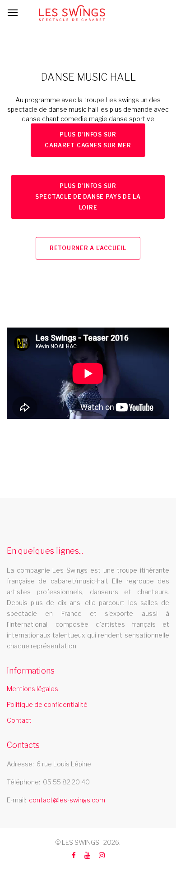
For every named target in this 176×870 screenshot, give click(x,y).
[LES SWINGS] (72, 13)
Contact (19, 720)
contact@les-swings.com (67, 800)
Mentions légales (32, 688)
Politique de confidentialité (47, 704)
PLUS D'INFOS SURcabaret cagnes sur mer (88, 140)
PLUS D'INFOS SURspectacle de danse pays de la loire (88, 196)
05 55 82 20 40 (66, 782)
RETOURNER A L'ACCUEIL (88, 248)
